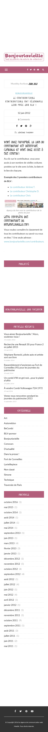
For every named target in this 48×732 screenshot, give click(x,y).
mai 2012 (8, 595)
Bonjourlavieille (24, 93)
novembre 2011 (12, 615)
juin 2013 (8, 538)
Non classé (9, 470)
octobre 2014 (11, 512)
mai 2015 (8, 507)
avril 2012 (9, 600)
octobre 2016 (11, 502)
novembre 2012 (12, 564)
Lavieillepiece (10, 464)
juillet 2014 (9, 523)
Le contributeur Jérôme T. (22, 187)
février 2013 (10, 548)
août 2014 (9, 518)
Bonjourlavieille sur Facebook (24, 309)
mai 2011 (8, 646)
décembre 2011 (12, 610)
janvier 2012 (10, 605)
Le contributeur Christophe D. (24, 191)
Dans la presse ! (11, 454)
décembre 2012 (12, 559)
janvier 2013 (10, 554)
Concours (8, 444)
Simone (7, 475)
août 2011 (9, 631)
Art (5, 418)
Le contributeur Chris (20, 196)
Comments (24, 119)
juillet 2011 (9, 636)
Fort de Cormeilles (13, 459)
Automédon (10, 423)
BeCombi (8, 428)
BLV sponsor (10, 434)
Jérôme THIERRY (25, 133)
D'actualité (9, 449)
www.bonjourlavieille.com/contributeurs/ (24, 242)
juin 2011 (8, 641)
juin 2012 (8, 590)
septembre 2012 (12, 574)
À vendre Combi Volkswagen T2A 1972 (23, 388)
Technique (9, 480)
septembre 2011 (12, 626)
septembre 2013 (12, 533)
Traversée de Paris (13, 485)
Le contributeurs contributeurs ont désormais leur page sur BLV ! (24, 101)
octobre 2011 (11, 620)
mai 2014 (8, 528)
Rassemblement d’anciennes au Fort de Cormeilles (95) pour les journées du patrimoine (23, 367)
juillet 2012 (9, 584)
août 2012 (9, 579)
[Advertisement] (24, 26)
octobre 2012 (11, 569)
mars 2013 (9, 543)
